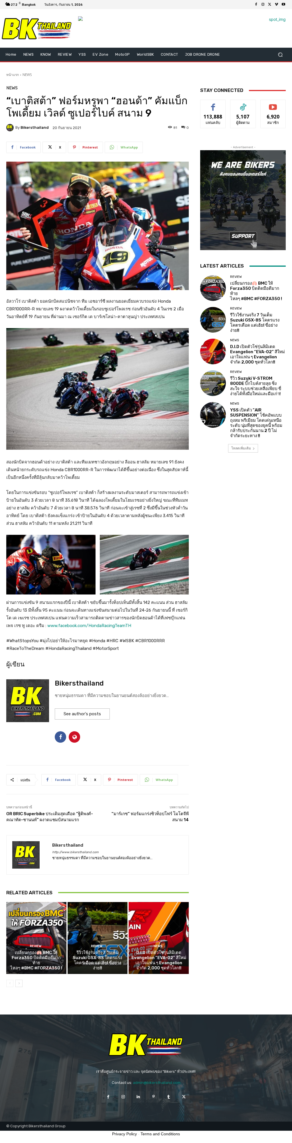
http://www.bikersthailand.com (75, 852)
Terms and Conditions (160, 1134)
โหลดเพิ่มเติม (241, 448)
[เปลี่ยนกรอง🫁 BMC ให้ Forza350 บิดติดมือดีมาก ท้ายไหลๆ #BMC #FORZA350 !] (36, 938)
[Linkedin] (138, 1096)
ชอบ (213, 104)
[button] (280, 54)
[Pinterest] (153, 1096)
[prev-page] (9, 983)
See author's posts (82, 713)
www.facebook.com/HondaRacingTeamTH (89, 625)
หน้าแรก (12, 74)
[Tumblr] (168, 1096)
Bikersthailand (35, 127)
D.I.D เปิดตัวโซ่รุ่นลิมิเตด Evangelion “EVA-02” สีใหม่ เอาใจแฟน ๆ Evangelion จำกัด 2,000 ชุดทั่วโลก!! (158, 960)
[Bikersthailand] (10, 127)
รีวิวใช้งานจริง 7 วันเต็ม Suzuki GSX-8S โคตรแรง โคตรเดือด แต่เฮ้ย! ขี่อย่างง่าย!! (97, 960)
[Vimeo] (276, 4)
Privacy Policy (124, 1134)
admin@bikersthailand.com (157, 1082)
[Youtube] (283, 4)
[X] (269, 4)
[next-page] (19, 983)
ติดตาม (243, 104)
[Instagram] (262, 4)
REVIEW (35, 946)
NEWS (27, 74)
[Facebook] (256, 4)
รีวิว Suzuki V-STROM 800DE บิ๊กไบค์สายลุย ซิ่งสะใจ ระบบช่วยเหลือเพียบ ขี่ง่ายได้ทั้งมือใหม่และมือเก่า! (255, 386)
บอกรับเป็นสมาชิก (273, 106)
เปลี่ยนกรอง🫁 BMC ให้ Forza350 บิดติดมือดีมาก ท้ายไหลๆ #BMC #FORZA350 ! (36, 960)
